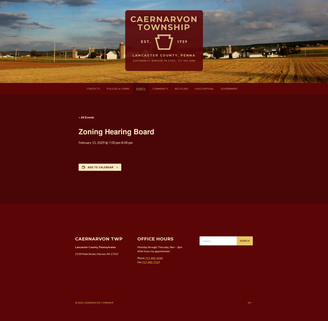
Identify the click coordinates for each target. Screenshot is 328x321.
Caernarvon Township (164, 23)
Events (141, 88)
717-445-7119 (151, 262)
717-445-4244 (186, 60)
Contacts (93, 88)
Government (229, 88)
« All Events (86, 117)
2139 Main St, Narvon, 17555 (154, 60)
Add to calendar (100, 167)
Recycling (181, 88)
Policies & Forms (118, 88)
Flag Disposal (204, 88)
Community (160, 88)
